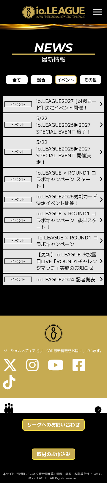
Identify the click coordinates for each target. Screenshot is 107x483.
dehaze (97, 12)
